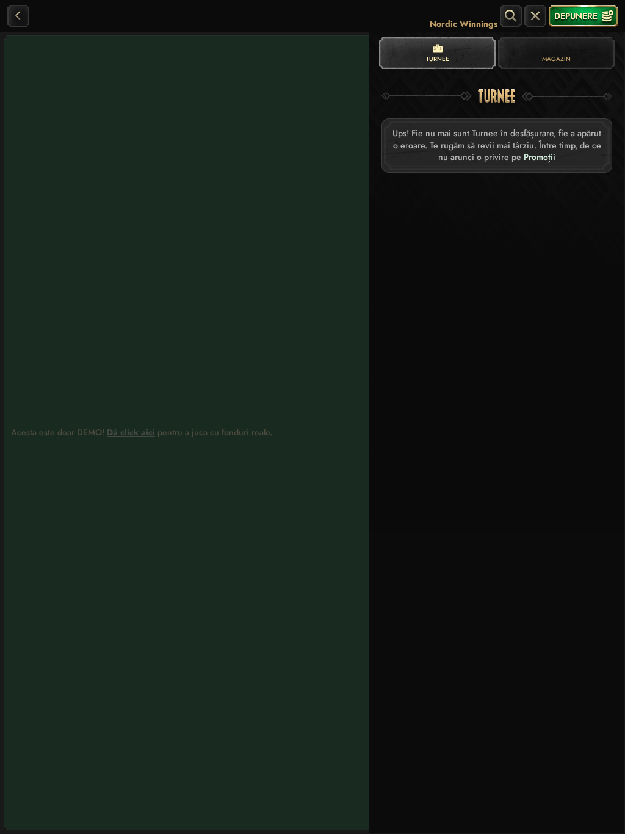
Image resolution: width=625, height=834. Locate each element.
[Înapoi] (18, 16)
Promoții (539, 157)
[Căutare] (511, 16)
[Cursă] (535, 16)
